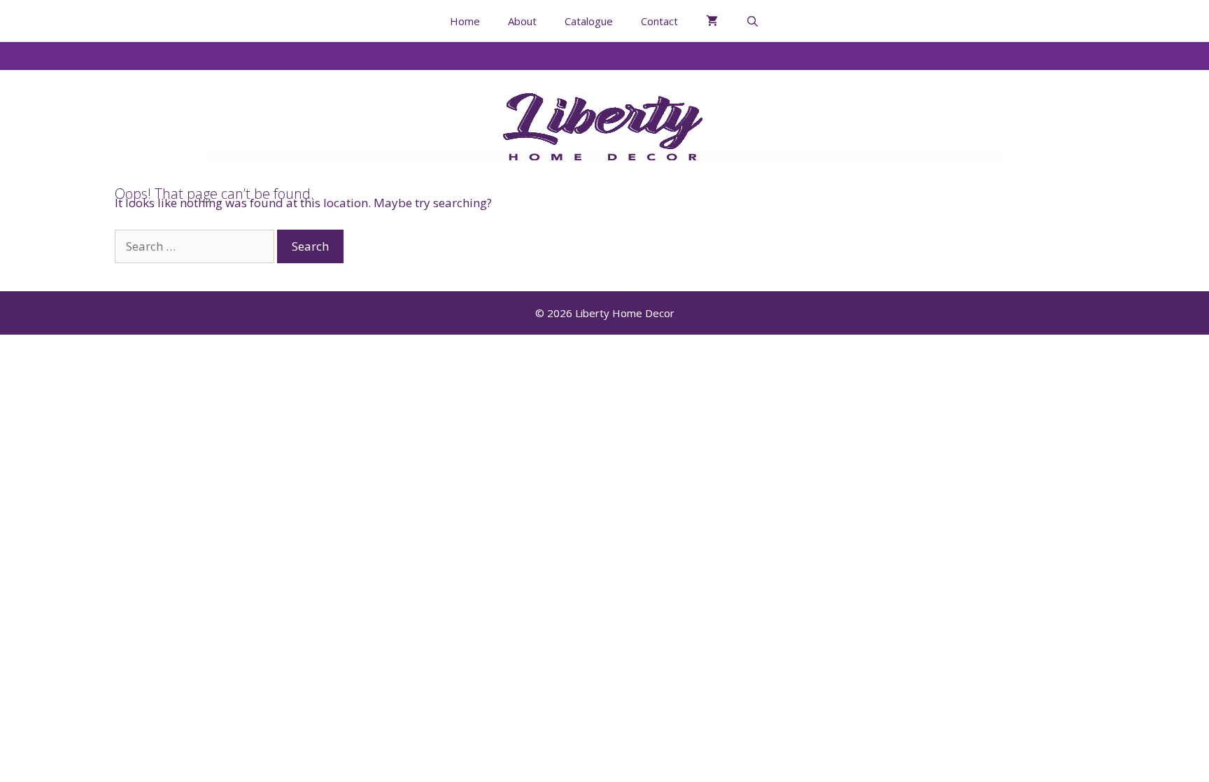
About (522, 21)
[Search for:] (196, 246)
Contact (659, 21)
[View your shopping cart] (712, 21)
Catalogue (589, 21)
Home (465, 21)
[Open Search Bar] (752, 21)
